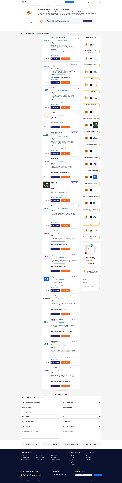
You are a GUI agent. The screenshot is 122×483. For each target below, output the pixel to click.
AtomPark (53, 65)
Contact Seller (75, 37)
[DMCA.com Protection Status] (40, 475)
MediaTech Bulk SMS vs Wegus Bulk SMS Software (91, 210)
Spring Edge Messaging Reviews (59, 145)
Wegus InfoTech (54, 320)
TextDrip (52, 254)
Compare (51, 2)
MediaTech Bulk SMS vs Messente (91, 91)
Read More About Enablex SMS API (58, 241)
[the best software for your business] (25, 2)
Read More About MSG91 (57, 215)
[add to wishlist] (48, 37)
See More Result (61, 391)
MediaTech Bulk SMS (48, 5)
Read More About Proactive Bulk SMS (60, 378)
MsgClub (53, 342)
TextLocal (53, 87)
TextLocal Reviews (56, 99)
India (91, 2)
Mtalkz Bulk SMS (54, 158)
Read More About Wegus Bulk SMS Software (63, 328)
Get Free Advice (55, 58)
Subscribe (98, 474)
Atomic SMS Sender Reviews (59, 74)
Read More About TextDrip (59, 263)
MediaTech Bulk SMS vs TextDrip (91, 170)
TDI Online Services (55, 183)
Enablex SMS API (54, 230)
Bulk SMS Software (39, 5)
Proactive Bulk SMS (55, 367)
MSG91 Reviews (56, 217)
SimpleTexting (54, 295)
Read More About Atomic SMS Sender (60, 72)
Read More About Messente (57, 118)
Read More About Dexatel (56, 282)
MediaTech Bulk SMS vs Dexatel (91, 183)
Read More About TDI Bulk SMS (61, 192)
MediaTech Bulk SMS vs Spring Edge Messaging (91, 105)
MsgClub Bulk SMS (55, 341)
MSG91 (52, 205)
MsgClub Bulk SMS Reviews (58, 355)
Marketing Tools (32, 5)
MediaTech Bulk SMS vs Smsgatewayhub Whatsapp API (91, 51)
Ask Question (57, 2)
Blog (62, 2)
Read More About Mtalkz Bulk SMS (62, 168)
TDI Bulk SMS (54, 182)
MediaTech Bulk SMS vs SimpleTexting (91, 196)
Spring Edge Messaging (56, 132)
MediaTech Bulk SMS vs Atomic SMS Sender (91, 65)
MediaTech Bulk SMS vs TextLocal (91, 78)
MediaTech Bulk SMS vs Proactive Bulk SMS (91, 237)
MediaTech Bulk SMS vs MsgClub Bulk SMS (91, 223)
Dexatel (52, 276)
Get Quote (66, 58)
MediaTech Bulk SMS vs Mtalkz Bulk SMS (91, 118)
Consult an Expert (91, 287)
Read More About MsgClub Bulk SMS (58, 352)
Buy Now (65, 107)
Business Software (24, 5)
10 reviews (29, 20)
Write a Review (64, 40)
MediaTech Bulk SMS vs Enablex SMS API (91, 157)
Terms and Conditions (89, 286)
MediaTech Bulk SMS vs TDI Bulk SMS (91, 131)
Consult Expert (88, 20)
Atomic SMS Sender (55, 64)
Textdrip (53, 255)
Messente (53, 112)
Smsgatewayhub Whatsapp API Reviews (61, 51)
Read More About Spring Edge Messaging (61, 143)
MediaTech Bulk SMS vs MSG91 (91, 144)
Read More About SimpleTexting (57, 306)
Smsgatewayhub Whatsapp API (58, 37)
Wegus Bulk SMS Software (57, 319)
